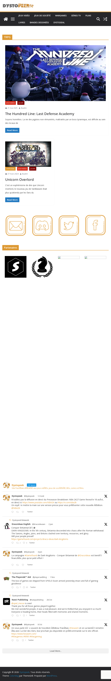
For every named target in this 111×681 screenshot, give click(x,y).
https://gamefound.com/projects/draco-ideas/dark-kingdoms (39, 539)
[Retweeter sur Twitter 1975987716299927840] (18, 640)
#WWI (26, 636)
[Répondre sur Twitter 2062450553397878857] (13, 565)
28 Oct (49, 600)
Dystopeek (17, 496)
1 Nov (52, 577)
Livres (21, 22)
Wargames (61, 15)
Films (88, 15)
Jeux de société (42, 15)
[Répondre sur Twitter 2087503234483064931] (13, 512)
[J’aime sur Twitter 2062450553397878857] (23, 565)
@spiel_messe (18, 603)
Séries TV (76, 15)
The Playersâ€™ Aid (21, 577)
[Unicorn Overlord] (28, 154)
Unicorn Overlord (19, 179)
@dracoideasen (38, 524)
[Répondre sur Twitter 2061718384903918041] (13, 543)
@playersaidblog (40, 577)
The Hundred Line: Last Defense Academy (39, 113)
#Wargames (17, 636)
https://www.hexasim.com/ (23, 633)
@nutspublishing (36, 600)
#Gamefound (31, 555)
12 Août (41, 496)
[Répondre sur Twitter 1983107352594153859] (13, 616)
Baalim (24, 108)
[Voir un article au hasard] (105, 19)
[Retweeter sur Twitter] (10, 520)
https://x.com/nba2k (67, 502)
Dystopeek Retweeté (20, 520)
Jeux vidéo (24, 15)
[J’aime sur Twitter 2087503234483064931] (23, 512)
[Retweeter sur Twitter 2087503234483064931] (18, 512)
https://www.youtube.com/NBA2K (38, 502)
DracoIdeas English (21, 524)
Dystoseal (59, 22)
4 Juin (40, 552)
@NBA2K (15, 508)
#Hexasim (74, 628)
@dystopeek (29, 496)
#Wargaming (36, 636)
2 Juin (51, 524)
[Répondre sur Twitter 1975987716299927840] (13, 640)
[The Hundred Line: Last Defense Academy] (55, 73)
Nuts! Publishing (20, 599)
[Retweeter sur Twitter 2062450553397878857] (18, 565)
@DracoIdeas (84, 555)
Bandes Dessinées (39, 22)
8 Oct (40, 624)
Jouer (20, 103)
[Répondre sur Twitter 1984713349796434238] (13, 587)
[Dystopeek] (5, 19)
